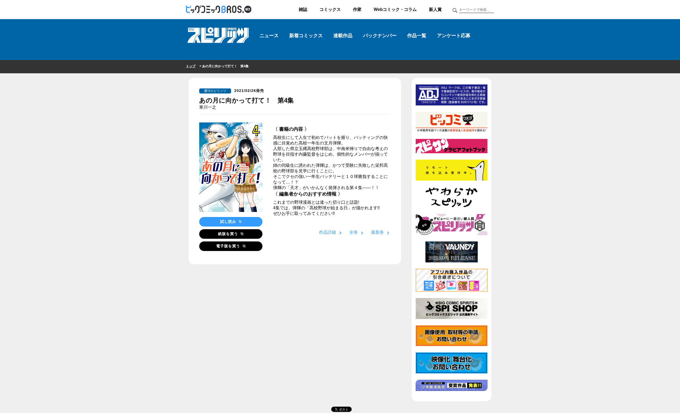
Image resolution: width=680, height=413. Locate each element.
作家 (357, 9)
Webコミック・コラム (395, 9)
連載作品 (342, 35)
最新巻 (377, 232)
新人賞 (435, 9)
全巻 (353, 232)
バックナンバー (380, 35)
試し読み (228, 221)
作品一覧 (416, 35)
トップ (191, 66)
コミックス (330, 9)
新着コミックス (306, 35)
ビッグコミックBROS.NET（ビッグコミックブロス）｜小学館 (218, 10)
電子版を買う (228, 246)
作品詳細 (327, 232)
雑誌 (303, 9)
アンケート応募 (453, 35)
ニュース (269, 35)
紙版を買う (228, 234)
